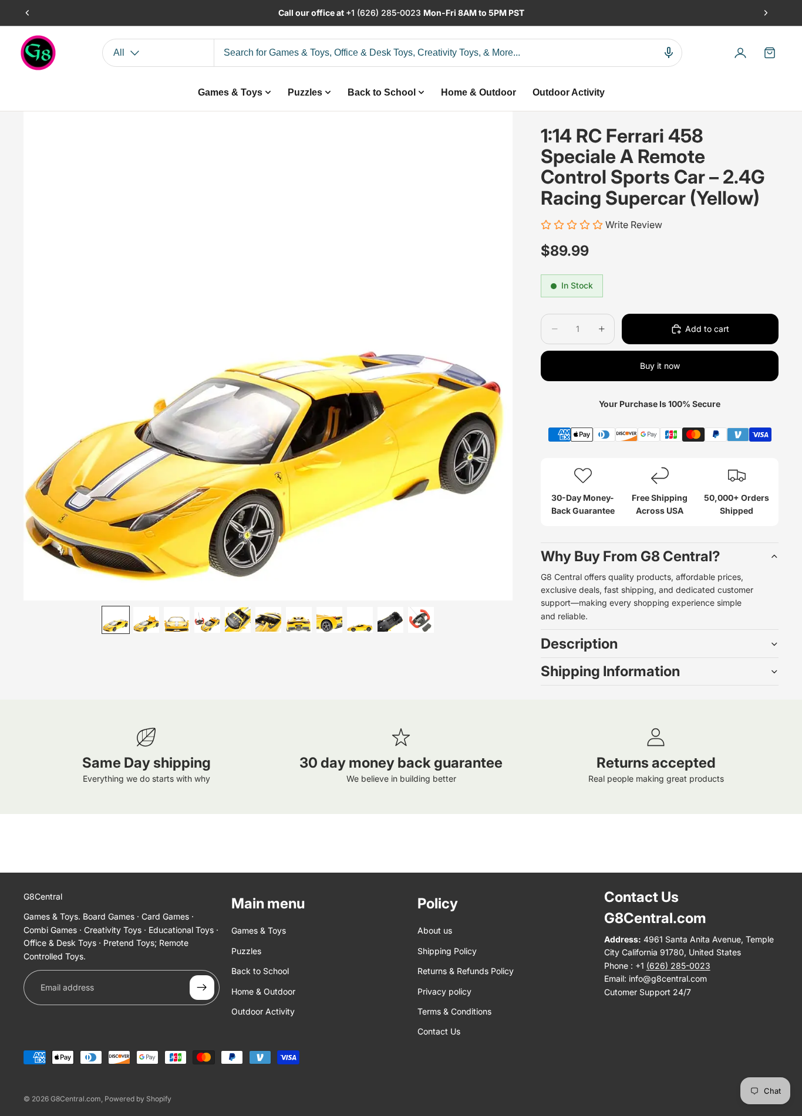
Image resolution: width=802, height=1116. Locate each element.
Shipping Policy (447, 950)
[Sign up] (202, 987)
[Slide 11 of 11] (421, 620)
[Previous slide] (28, 13)
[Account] (740, 53)
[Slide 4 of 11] (207, 620)
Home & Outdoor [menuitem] (478, 92)
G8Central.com (75, 1098)
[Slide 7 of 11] (299, 620)
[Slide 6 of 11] (268, 620)
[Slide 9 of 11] (360, 620)
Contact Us (438, 1031)
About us (434, 930)
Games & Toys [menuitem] (230, 92)
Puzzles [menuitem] (305, 92)
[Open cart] (769, 53)
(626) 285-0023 (390, 13)
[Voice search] (669, 52)
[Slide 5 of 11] (238, 620)
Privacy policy (444, 991)
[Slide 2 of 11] (146, 620)
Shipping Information (610, 671)
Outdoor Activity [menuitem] (569, 92)
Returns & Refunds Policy (465, 971)
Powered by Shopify (138, 1098)
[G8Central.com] (38, 52)
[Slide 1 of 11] (116, 620)
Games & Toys (258, 930)
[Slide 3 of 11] (177, 620)
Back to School (260, 971)
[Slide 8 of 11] (329, 620)
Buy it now (660, 366)
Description (579, 643)
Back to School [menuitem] (382, 92)
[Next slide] (766, 13)
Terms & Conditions (454, 1011)
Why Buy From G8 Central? (630, 556)
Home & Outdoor (263, 991)
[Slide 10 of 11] (390, 620)
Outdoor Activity (263, 1011)
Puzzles (246, 950)
